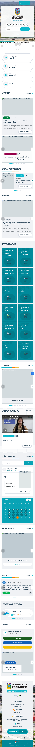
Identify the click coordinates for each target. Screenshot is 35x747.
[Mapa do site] (23, 24)
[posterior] (30, 507)
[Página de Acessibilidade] (26, 24)
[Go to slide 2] (17, 49)
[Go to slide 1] (16, 49)
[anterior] (27, 507)
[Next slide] (33, 46)
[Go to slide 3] (18, 49)
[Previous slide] (2, 46)
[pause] (19, 44)
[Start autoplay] (16, 44)
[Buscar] (25, 29)
